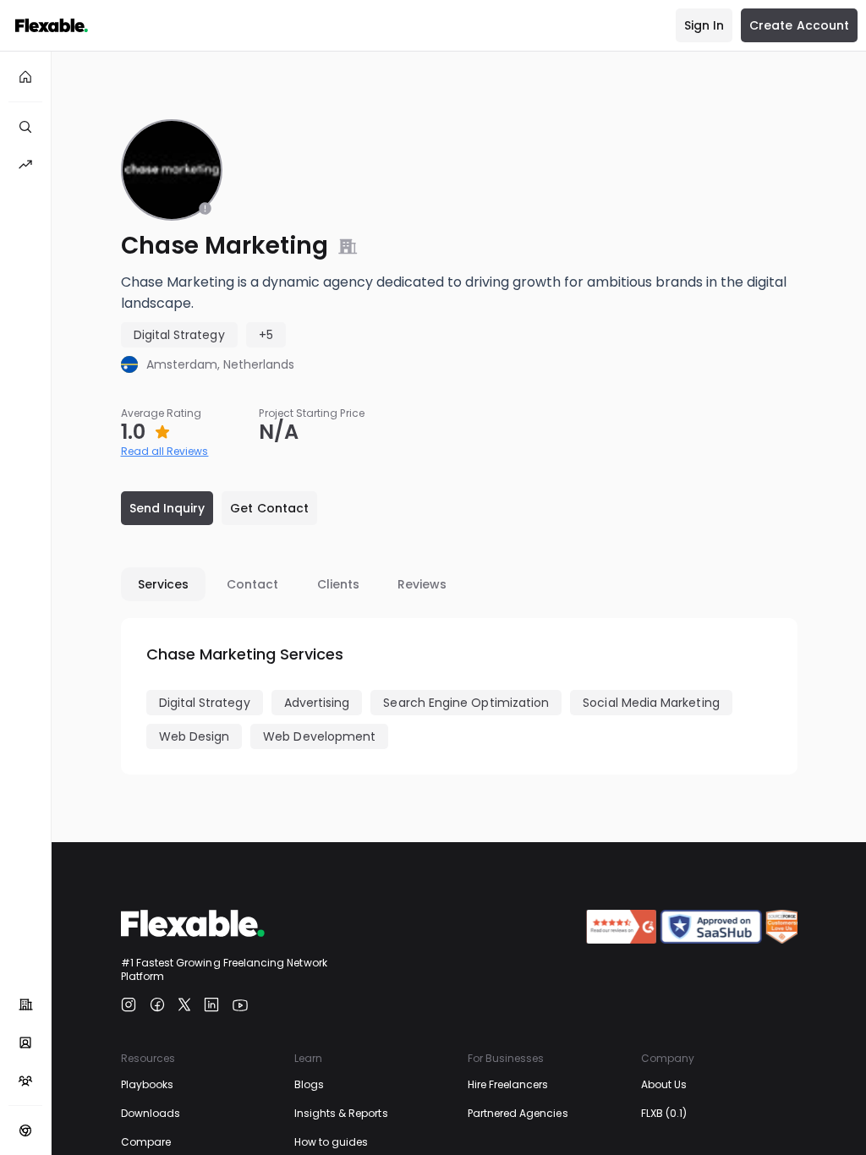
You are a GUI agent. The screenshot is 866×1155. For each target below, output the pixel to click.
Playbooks (147, 1084)
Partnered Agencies (518, 1113)
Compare (146, 1142)
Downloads (151, 1113)
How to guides (331, 1142)
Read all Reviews (165, 451)
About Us (664, 1084)
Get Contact (269, 508)
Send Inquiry (167, 508)
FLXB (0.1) (664, 1113)
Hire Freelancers (508, 1084)
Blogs (309, 1084)
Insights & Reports (341, 1113)
